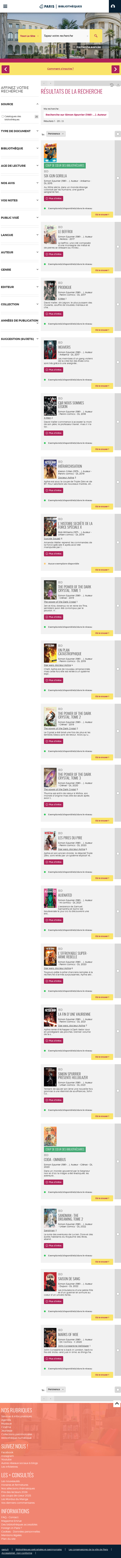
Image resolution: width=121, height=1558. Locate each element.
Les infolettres (9, 1466)
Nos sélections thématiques (18, 1488)
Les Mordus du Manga (14, 1499)
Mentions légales (11, 1535)
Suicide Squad (52, 538)
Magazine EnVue (11, 1520)
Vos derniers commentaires (18, 1502)
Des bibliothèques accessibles (19, 1524)
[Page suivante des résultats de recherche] (50, 83)
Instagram (7, 1456)
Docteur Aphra (66, 477)
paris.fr (5, 1549)
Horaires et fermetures (14, 1484)
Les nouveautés (10, 1481)
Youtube (6, 1459)
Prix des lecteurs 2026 (14, 1492)
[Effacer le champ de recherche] (88, 36)
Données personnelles (26, 1531)
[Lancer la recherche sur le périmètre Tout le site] (96, 36)
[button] (115, 6)
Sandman (49, 1230)
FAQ (3, 1517)
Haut (116, 1403)
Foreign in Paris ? (11, 1528)
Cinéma (6, 1427)
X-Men (61, 298)
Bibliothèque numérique (16, 1437)
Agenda (6, 1419)
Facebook (7, 1452)
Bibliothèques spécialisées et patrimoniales (39, 1549)
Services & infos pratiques (16, 1416)
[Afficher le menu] (5, 6)
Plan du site (8, 1538)
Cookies (6, 1531)
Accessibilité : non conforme (17, 1553)
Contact (13, 1517)
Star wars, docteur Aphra (57, 665)
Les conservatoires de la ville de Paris (88, 1549)
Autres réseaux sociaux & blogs (19, 1463)
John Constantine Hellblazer (73, 1345)
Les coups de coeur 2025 (16, 1495)
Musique (6, 1423)
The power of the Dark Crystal (60, 601)
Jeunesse (6, 1430)
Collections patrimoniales (16, 1434)
